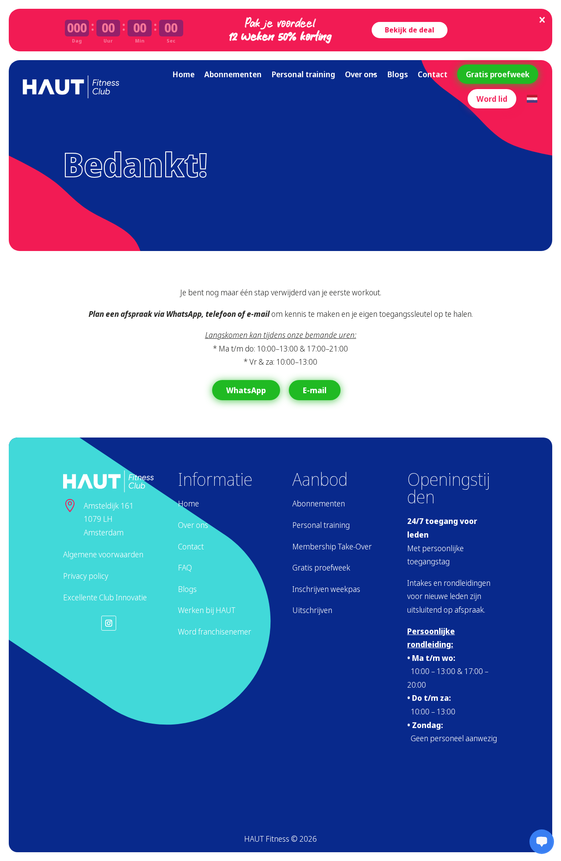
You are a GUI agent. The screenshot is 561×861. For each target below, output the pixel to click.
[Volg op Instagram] (108, 623)
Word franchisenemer (214, 631)
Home (183, 74)
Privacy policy (85, 575)
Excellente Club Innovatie (105, 597)
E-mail (315, 390)
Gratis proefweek (497, 74)
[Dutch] (532, 98)
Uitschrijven (312, 610)
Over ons (361, 74)
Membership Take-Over (332, 546)
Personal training (303, 74)
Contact (432, 74)
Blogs (397, 74)
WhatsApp (246, 390)
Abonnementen (233, 74)
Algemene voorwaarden (103, 554)
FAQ (185, 567)
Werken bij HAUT (206, 610)
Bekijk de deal (409, 30)
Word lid (492, 98)
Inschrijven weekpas (326, 589)
